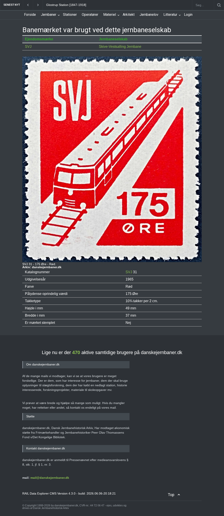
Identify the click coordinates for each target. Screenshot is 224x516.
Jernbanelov (149, 14)
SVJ (28, 46)
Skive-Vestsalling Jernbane (120, 46)
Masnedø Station (58, 5)
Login (188, 14)
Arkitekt (129, 14)
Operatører (90, 14)
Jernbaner (48, 14)
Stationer (70, 14)
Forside (30, 14)
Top (171, 494)
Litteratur (170, 14)
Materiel (109, 14)
